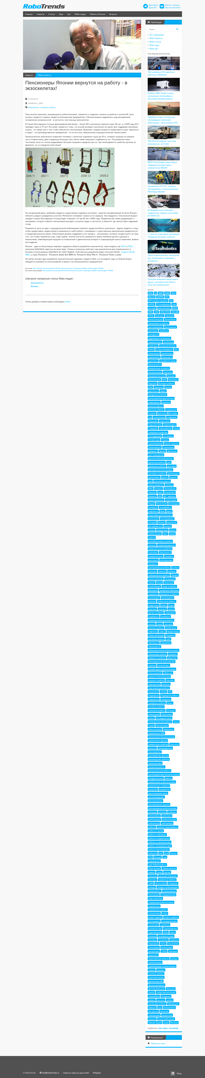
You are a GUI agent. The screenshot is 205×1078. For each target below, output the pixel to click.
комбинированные (166, 545)
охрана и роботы (156, 680)
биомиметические (157, 375)
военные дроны (156, 406)
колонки (152, 545)
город (176, 428)
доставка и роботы (157, 473)
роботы (152, 827)
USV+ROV (165, 312)
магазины (153, 590)
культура (152, 571)
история (152, 522)
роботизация (154, 819)
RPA (150, 312)
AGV (150, 293)
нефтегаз (153, 631)
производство (155, 751)
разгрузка (153, 789)
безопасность (155, 364)
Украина (161, 970)
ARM (167, 293)
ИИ (159, 496)
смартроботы (155, 891)
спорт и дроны (155, 917)
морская (152, 609)
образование (154, 646)
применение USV (156, 733)
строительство (155, 928)
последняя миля (164, 718)
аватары (159, 315)
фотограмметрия (156, 988)
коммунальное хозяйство (160, 548)
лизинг (152, 582)
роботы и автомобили (167, 827)
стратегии (165, 924)
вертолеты (153, 391)
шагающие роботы (157, 1003)
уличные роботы (156, 973)
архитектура (167, 353)
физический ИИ (156, 981)
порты (151, 718)
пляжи (163, 691)
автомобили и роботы (158, 323)
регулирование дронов (159, 804)
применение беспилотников (161, 736)
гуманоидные (155, 447)
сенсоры (152, 879)
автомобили (170, 319)
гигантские (164, 421)
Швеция (152, 1007)
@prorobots (153, 5)
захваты (158, 488)
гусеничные (168, 447)
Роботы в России (97, 14)
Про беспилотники (172, 7)
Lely (174, 304)
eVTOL (152, 304)
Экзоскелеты (37, 282)
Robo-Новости (44, 75)
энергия (152, 1018)
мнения (152, 601)
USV (156, 312)
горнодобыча (166, 428)
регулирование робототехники (162, 808)
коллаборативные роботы (160, 541)
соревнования (169, 891)
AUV (173, 293)
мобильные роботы (166, 601)
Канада (167, 526)
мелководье (154, 597)
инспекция (174, 503)
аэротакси (153, 360)
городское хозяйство (158, 432)
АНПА (151, 349)
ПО (169, 691)
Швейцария (173, 1003)
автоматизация (155, 319)
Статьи (52, 14)
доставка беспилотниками (160, 469)
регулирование (155, 800)
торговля (173, 951)
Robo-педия (80, 14)
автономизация (156, 327)
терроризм (153, 943)
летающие (170, 579)
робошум (153, 853)
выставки (173, 413)
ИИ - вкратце (169, 496)
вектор (168, 387)
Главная (29, 14)
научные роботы (156, 627)
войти (67, 301)
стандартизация (169, 921)
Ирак (162, 511)
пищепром (153, 691)
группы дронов (171, 443)
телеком (152, 936)
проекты (152, 748)
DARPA (160, 297)
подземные (154, 699)
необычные (171, 627)
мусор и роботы (156, 612)
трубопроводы (155, 962)
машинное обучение (169, 590)
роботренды (167, 823)
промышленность (157, 767)
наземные (165, 616)
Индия (151, 503)
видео (163, 391)
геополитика (159, 417)
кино (165, 533)
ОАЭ (168, 639)
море (171, 605)
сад (164, 857)
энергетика (167, 1015)
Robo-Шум (154, 45)
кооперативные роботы (159, 567)
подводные (154, 695)
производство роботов (159, 759)
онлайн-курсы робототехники (162, 669)
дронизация (173, 473)
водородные (154, 402)
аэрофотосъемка (168, 360)
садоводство (154, 861)
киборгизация (155, 533)
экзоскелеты (33, 107)
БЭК (150, 387)
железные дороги (162, 481)
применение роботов (158, 744)
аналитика (168, 342)
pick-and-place (164, 308)
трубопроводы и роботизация (162, 966)
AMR (160, 293)
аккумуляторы (155, 342)
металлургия (167, 597)
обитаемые (154, 642)
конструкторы (166, 560)
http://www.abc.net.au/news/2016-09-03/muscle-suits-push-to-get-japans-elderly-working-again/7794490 (68, 268)
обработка (166, 642)
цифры (152, 1000)
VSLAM (175, 312)
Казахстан (171, 522)
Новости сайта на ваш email (76, 1072)
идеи (160, 492)
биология (167, 372)
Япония (34, 286)
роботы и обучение (157, 834)
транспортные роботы (159, 958)
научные (168, 624)
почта (176, 721)
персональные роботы (159, 688)
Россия (173, 853)
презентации (162, 725)
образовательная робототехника (164, 650)
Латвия (174, 575)
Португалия (166, 714)
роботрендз (154, 823)
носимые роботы (48, 107)
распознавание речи (158, 793)
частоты (160, 1000)
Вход (179, 1073)
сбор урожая (154, 868)
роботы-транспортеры (159, 849)
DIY (167, 297)
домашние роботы (157, 466)
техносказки (166, 947)
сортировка (154, 894)
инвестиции (171, 500)
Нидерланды (173, 631)
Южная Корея (155, 1022)
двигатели (172, 451)
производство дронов (158, 755)
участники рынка (156, 977)
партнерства (154, 684)
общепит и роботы (157, 657)
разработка (164, 789)
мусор (171, 609)
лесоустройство (156, 579)
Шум (61, 14)
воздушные (171, 409)
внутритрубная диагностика (161, 398)
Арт (69, 14)
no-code (152, 308)
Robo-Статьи (155, 41)
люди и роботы (169, 586)
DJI (171, 300)
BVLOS (152, 297)
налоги (152, 624)
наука (159, 624)
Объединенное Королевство (162, 661)
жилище (169, 485)
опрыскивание (155, 673)
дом (169, 462)
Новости (40, 14)
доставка (172, 466)
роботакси (167, 815)
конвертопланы (156, 556)
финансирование (156, 985)
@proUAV (152, 7)
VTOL (151, 315)
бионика (171, 375)
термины (174, 939)
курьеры (172, 571)
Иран (169, 511)
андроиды (153, 345)
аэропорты (167, 357)
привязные (168, 729)
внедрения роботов (157, 394)
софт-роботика (155, 898)
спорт (164, 913)
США (165, 932)
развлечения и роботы (159, 785)
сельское (153, 876)
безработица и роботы (159, 368)
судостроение (155, 932)
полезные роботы (157, 710)
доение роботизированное (161, 458)
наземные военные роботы (161, 620)
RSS (160, 1028)
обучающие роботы (158, 654)
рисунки (162, 812)
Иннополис (162, 503)
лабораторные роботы (159, 575)
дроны (165, 477)
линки (159, 582)
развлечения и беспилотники (162, 782)
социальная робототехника (161, 902)
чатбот (170, 1000)
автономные (170, 327)
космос (175, 567)
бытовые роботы (166, 383)
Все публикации (156, 34)
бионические (154, 379)
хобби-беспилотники (165, 992)
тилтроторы (154, 951)
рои (160, 853)
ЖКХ (151, 488)
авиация (169, 315)
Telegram (173, 1028)
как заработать (155, 526)
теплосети (163, 939)
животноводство (156, 485)
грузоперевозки (156, 443)
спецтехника (154, 913)
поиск (170, 703)
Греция (165, 439)
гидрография (170, 424)
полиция (171, 710)
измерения (170, 492)
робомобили (154, 815)
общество (172, 657)
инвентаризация (156, 500)
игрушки (152, 492)
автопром (153, 330)
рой (166, 853)
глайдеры (153, 428)
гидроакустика (155, 424)
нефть (162, 631)
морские (162, 609)
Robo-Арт (153, 48)
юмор (166, 1022)
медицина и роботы (169, 594)
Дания (162, 451)
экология (164, 1011)
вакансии (159, 387)
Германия (153, 421)
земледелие (170, 488)
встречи (152, 413)
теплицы (152, 939)
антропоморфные (164, 349)
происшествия (155, 763)
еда (150, 481)
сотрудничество (168, 894)
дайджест (153, 451)
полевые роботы (156, 706)
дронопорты (154, 477)
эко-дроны (153, 1011)
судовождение (170, 928)
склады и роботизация (167, 887)
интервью (153, 507)
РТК (150, 857)
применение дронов (158, 740)
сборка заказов (169, 868)
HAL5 (123, 246)
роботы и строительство (160, 842)
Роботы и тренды (172, 5)
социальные (154, 906)
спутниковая (154, 921)
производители (165, 748)
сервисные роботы (167, 879)
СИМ (151, 883)
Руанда (157, 857)
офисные (168, 673)
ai (155, 293)
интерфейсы (165, 507)
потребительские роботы (160, 721)
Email (165, 1028)
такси (172, 932)
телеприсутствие (166, 936)
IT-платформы (163, 304)
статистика (153, 924)
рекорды (152, 812)
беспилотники (155, 372)
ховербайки (154, 996)
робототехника (169, 819)
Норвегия (170, 635)
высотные (162, 413)
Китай (172, 533)
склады (152, 887)
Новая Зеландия (156, 635)
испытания (153, 518)
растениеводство (156, 797)
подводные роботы (169, 695)
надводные (154, 616)
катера (152, 530)
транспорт (153, 955)
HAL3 (130, 246)
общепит (173, 654)
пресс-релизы (155, 729)
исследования (167, 518)
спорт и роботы (171, 917)
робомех (172, 812)
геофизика (172, 417)
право (151, 725)
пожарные (165, 699)
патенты (166, 684)
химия (151, 992)
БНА (164, 379)
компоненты (165, 552)
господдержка (155, 436)
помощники (154, 714)
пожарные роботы (157, 703)
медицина (153, 594)
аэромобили (154, 357)
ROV (175, 308)
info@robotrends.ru (50, 1072)
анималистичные (168, 345)
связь (159, 872)
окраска (152, 665)
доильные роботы (157, 462)
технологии (173, 943)
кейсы (172, 530)
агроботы (164, 330)
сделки (167, 872)
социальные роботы (158, 909)
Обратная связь (158, 1043)
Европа (173, 477)
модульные (154, 605)
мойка (164, 605)
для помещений (156, 454)
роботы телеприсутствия (160, 845)
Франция (171, 988)
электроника (154, 1015)
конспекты (153, 560)
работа (168, 778)
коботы (152, 537)
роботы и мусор (156, 830)
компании (153, 552)
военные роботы (156, 409)
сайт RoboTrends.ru (157, 864)
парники (170, 680)
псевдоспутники (156, 778)
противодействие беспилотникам (164, 774)
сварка (152, 872)
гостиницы (168, 436)
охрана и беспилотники (159, 676)
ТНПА (164, 951)
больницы (173, 379)
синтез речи (160, 883)
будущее (153, 383)
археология (154, 353)
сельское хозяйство (168, 876)
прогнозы (174, 744)
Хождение (166, 996)
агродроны (153, 334)
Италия (161, 522)
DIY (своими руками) (158, 300)
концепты (153, 563)
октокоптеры (163, 665)
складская (173, 883)
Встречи (113, 14)
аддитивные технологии (159, 338)
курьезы (162, 571)
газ (150, 417)
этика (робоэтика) (166, 1018)
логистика (168, 582)
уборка (152, 970)
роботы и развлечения (159, 838)
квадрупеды (162, 530)
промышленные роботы (159, 770)
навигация (170, 612)
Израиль (152, 496)
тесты (163, 943)
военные (166, 402)
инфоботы (153, 511)
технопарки (154, 947)
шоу (160, 1007)
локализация (154, 586)
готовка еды (154, 439)
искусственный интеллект (160, 515)
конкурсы (169, 556)
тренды (174, 958)
